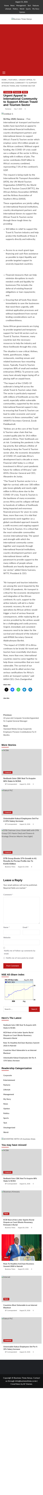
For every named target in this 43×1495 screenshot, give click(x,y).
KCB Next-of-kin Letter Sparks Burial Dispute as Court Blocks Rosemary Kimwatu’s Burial (18, 1035)
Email (26, 927)
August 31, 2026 (25, 784)
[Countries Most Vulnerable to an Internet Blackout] (22, 1289)
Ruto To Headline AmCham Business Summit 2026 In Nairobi (21, 1044)
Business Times (10, 1269)
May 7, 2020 (18, 109)
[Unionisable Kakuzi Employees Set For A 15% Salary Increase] (22, 802)
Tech (29, 6)
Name (6, 927)
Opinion (22, 12)
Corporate (7, 92)
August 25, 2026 (23, 1269)
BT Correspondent (11, 784)
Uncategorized (9, 1128)
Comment (8, 895)
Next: (19, 730)
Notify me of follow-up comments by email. (19, 952)
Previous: (21, 718)
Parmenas (8, 109)
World (22, 9)
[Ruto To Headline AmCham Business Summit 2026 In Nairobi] (22, 1247)
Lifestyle (8, 9)
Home (6, 6)
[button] (4, 72)
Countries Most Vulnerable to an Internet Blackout (20, 1051)
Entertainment (9, 1080)
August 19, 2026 (25, 824)
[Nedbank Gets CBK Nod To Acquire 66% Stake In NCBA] (22, 762)
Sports (28, 9)
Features (36, 6)
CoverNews (15, 1384)
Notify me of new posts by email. (20, 958)
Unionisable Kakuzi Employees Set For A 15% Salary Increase (19, 1059)
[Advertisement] (21, 46)
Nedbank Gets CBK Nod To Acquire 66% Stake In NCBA (19, 1026)
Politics (15, 9)
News (12, 6)
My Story (35, 9)
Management (21, 6)
